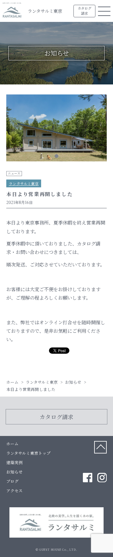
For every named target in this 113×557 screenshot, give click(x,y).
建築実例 (14, 462)
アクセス (14, 491)
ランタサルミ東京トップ (28, 453)
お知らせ (14, 472)
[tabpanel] (56, 128)
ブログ (12, 481)
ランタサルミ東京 (45, 11)
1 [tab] (56, 156)
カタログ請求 (84, 11)
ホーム (12, 444)
